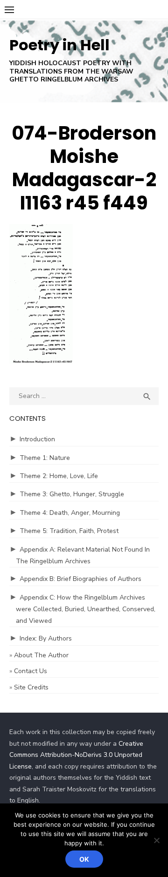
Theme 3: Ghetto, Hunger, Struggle (72, 494)
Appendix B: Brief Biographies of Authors (80, 578)
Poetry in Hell (59, 44)
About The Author (41, 655)
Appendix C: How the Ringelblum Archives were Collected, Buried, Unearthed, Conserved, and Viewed (85, 609)
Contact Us (30, 671)
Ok (84, 859)
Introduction (37, 439)
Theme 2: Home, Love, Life (59, 476)
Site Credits (31, 687)
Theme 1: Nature (45, 457)
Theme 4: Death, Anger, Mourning (70, 512)
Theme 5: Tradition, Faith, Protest (69, 530)
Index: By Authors (46, 638)
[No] (156, 840)
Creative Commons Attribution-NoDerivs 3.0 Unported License (76, 755)
